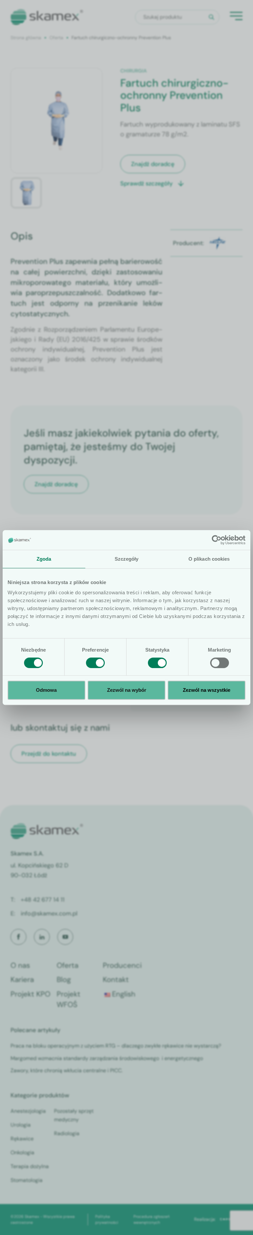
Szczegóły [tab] (127, 559)
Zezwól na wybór (126, 690)
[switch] (95, 663)
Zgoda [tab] (44, 559)
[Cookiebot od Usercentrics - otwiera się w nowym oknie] (216, 540)
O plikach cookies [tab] (209, 559)
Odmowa (46, 690)
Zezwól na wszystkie (206, 690)
